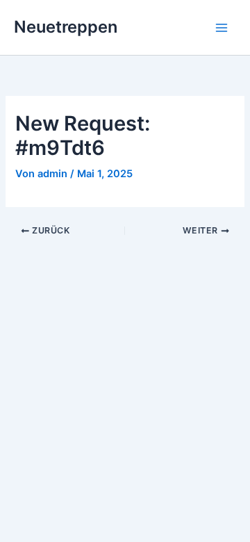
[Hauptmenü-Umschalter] (221, 27)
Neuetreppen (65, 27)
